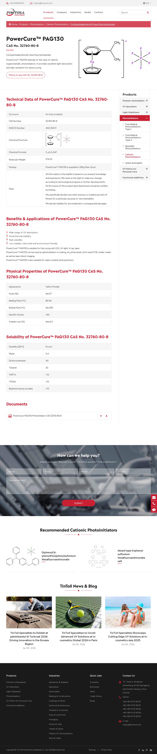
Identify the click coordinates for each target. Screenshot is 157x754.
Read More (29, 625)
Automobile (54, 691)
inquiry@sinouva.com (43, 2)
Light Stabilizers (131, 112)
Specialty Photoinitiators (132, 147)
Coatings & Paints (57, 700)
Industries (75, 12)
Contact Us (129, 675)
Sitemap (92, 749)
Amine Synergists (133, 163)
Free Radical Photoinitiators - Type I (133, 126)
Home (14, 24)
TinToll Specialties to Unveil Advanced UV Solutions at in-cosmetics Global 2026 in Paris (78, 636)
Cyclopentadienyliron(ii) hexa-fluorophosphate (92, 24)
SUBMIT (78, 503)
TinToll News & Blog (78, 586)
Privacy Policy (106, 749)
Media (87, 12)
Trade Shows (96, 696)
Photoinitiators (37, 24)
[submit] (148, 12)
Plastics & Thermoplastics (61, 733)
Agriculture (54, 686)
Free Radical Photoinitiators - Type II (133, 137)
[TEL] (154, 503)
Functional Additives (133, 177)
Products (48, 12)
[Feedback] (154, 510)
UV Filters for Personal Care (130, 170)
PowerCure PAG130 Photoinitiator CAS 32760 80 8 (37, 415)
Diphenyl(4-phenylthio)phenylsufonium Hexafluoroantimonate (59, 555)
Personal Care (55, 723)
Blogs (92, 700)
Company (62, 12)
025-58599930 (17, 2)
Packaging (53, 719)
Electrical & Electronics (59, 705)
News (92, 691)
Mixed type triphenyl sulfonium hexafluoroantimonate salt (131, 555)
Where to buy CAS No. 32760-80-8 (26, 74)
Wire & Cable (55, 737)
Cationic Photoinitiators (57, 24)
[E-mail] (154, 497)
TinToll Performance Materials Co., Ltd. (33, 749)
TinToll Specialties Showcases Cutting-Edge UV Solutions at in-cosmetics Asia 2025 (128, 636)
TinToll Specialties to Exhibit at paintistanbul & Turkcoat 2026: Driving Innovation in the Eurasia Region (29, 638)
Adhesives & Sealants (58, 682)
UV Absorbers (130, 106)
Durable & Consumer (58, 709)
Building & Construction (60, 696)
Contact (98, 12)
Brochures (94, 686)
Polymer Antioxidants (134, 100)
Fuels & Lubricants (57, 714)
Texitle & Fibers (56, 728)
